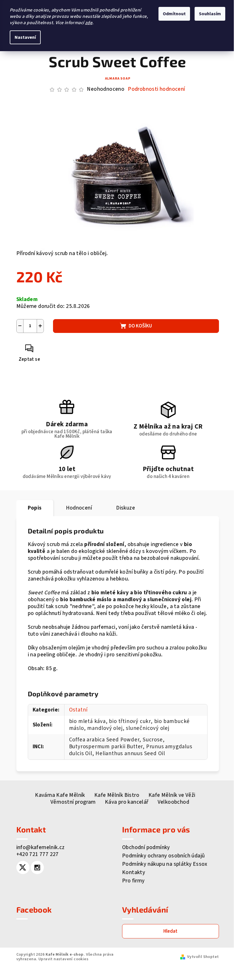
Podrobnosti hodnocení (156, 89)
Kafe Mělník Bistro (116, 795)
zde (88, 23)
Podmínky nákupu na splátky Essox (164, 864)
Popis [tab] (35, 508)
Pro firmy (133, 881)
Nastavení (25, 37)
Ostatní (78, 710)
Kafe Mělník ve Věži (171, 795)
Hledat (170, 931)
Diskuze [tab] (125, 508)
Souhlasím (210, 14)
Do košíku (140, 326)
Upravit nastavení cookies (63, 959)
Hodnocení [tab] (79, 508)
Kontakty (133, 872)
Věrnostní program (73, 802)
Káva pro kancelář (126, 802)
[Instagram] (37, 867)
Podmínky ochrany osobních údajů (163, 856)
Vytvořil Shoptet (203, 957)
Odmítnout (174, 14)
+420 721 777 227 (37, 854)
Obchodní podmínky (146, 847)
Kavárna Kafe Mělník (60, 795)
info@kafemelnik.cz (40, 847)
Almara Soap (117, 78)
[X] (23, 867)
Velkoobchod (173, 802)
